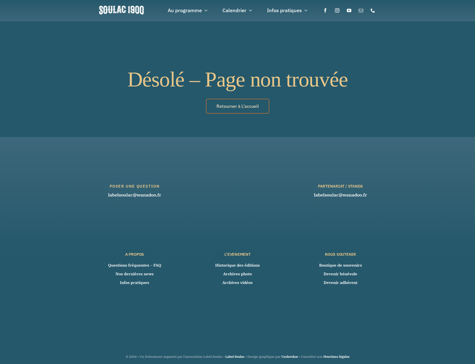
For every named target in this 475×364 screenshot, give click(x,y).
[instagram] (337, 10)
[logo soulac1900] (121, 6)
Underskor (289, 357)
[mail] (361, 10)
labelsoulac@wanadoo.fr (134, 195)
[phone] (373, 10)
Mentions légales (336, 357)
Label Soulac (235, 357)
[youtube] (349, 10)
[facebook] (325, 10)
